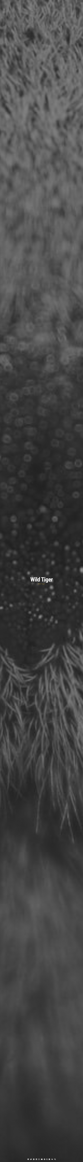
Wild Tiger (41, 579)
